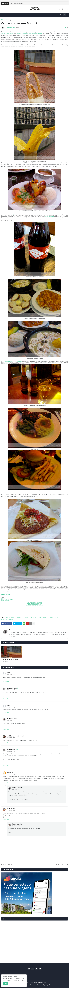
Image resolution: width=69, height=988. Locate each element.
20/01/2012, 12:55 (11, 774)
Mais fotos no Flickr (6, 594)
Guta (8, 673)
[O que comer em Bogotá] (11, 652)
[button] (4, 15)
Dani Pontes (11, 808)
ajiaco (11, 19)
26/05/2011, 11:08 (11, 689)
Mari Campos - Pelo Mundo (15, 736)
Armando (10, 772)
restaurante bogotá (54, 617)
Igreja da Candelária (17, 214)
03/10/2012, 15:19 (16, 825)
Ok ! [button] (5, 983)
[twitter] (59, 9)
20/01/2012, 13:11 (16, 789)
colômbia (16, 617)
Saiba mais (21, 980)
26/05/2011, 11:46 (11, 720)
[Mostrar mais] (33, 623)
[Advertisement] (34, 949)
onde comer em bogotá (41, 617)
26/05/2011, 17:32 (11, 751)
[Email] (30, 623)
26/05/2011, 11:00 (11, 674)
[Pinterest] (27, 623)
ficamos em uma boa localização (13, 361)
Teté (8, 705)
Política (51, 985)
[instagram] (62, 9)
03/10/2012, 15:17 (11, 810)
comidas (21, 617)
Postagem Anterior (7, 864)
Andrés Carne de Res (7, 33)
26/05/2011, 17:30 (11, 737)
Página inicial (5, 19)
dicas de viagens (29, 617)
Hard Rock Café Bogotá (7, 599)
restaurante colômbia (7, 619)
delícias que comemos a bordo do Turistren (29, 33)
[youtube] (64, 9)
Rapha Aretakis (14, 630)
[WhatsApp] (24, 623)
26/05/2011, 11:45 (11, 707)
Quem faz (32, 985)
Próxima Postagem (61, 864)
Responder (6, 681)
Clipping (45, 985)
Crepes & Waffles (5, 600)
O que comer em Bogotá (10, 659)
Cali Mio (3, 598)
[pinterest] (67, 9)
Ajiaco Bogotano (49, 216)
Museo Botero (28, 214)
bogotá (11, 617)
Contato (39, 985)
